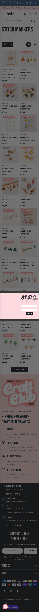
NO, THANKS (29, 316)
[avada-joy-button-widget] (5, 606)
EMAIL (22, 308)
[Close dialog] (38, 294)
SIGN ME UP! (29, 313)
